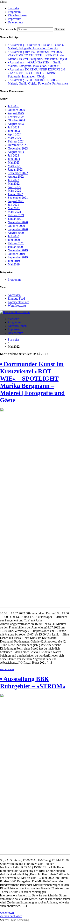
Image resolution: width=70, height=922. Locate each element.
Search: (5, 919)
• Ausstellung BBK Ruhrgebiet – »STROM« (32, 682)
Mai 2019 (14, 264)
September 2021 (18, 197)
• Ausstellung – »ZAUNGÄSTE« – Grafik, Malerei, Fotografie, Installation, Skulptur (34, 64)
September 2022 (18, 173)
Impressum (14, 18)
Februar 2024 (16, 141)
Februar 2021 (16, 215)
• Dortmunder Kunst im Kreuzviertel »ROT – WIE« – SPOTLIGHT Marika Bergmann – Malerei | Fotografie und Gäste (32, 382)
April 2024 (14, 134)
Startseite (13, 8)
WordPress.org (17, 305)
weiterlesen (7, 669)
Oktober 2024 (16, 120)
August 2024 (16, 123)
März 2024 (14, 138)
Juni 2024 (14, 131)
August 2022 (16, 176)
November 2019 (18, 250)
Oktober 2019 (16, 253)
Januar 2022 (15, 194)
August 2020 (16, 232)
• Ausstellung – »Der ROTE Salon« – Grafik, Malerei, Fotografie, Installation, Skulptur (36, 46)
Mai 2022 (14, 183)
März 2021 (14, 211)
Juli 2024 (13, 127)
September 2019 (18, 257)
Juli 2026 (13, 106)
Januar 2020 (15, 246)
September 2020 (18, 229)
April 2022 (14, 187)
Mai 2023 (14, 162)
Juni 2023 (14, 159)
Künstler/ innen (17, 15)
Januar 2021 (15, 218)
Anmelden (14, 295)
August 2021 (16, 201)
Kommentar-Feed (18, 302)
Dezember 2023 (17, 145)
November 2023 (18, 148)
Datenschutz (15, 22)
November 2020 (18, 222)
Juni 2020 (14, 239)
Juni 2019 (14, 261)
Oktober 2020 (16, 225)
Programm (14, 11)
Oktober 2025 (16, 109)
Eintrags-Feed (16, 298)
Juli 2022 (13, 180)
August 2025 (16, 113)
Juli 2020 (13, 236)
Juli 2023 (13, 155)
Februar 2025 (16, 116)
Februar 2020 (16, 243)
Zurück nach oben (11, 916)
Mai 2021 (14, 208)
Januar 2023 (15, 169)
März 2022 (14, 190)
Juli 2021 (13, 204)
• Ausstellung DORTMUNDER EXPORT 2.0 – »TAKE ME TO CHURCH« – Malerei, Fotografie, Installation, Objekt (37, 73)
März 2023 (14, 166)
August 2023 (16, 152)
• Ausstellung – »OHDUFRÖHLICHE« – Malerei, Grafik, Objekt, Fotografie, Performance (38, 81)
